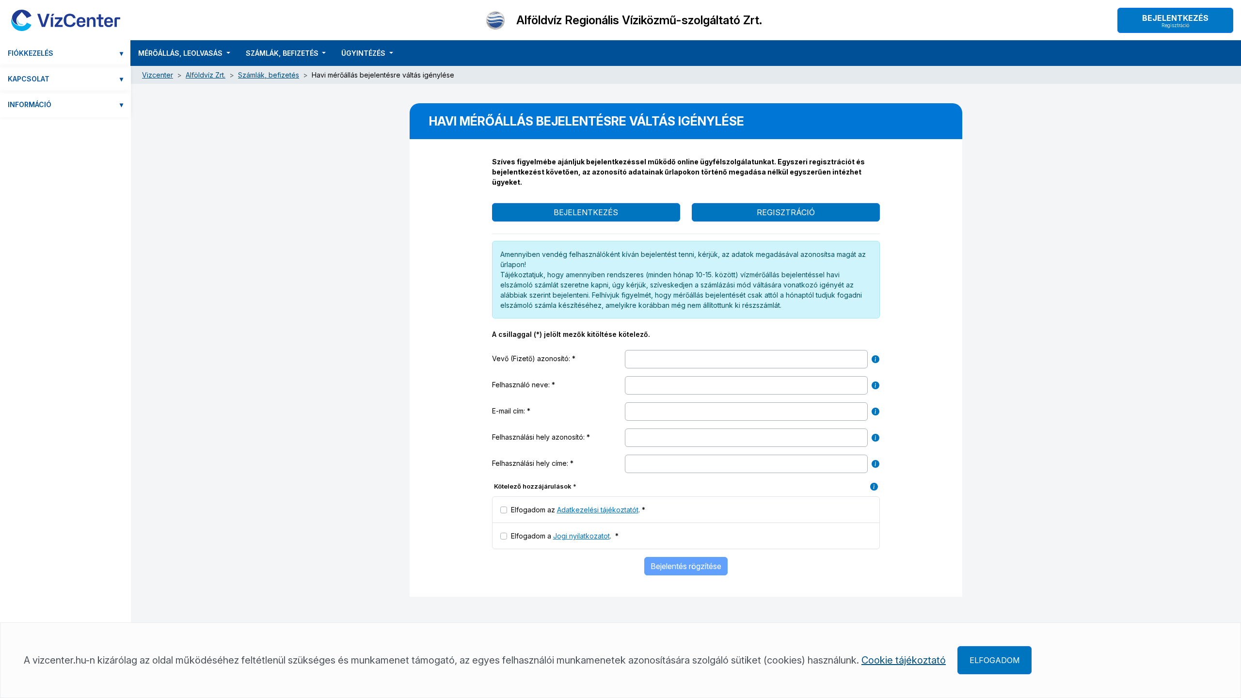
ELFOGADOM (994, 660)
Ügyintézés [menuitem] (364, 53)
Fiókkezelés (65, 53)
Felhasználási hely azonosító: (539, 437)
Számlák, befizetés (268, 75)
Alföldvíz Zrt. (205, 75)
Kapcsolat (65, 79)
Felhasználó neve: (522, 385)
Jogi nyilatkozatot (581, 536)
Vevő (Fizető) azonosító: (532, 358)
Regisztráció (786, 212)
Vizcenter (157, 75)
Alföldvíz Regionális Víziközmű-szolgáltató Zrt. (639, 20)
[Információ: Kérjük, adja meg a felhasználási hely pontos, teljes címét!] (875, 464)
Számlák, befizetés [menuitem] (283, 53)
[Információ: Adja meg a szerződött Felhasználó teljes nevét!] (875, 385)
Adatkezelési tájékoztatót (597, 510)
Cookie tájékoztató (903, 660)
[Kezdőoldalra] (65, 20)
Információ (65, 104)
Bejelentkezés (1175, 20)
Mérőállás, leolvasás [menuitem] (181, 53)
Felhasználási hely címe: (531, 463)
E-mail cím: (509, 411)
